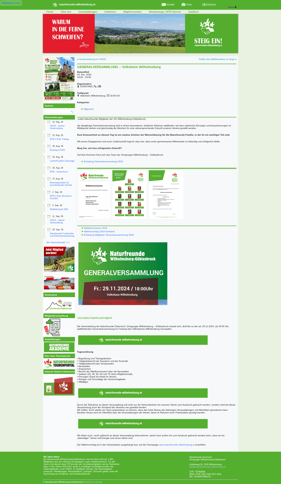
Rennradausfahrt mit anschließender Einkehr (61, 183)
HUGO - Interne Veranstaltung (57, 127)
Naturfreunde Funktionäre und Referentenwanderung (62, 234)
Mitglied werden (132, 11)
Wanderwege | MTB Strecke (165, 11)
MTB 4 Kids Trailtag (59, 139)
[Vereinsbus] (59, 311)
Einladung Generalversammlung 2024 (103, 161)
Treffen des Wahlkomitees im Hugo (216, 59)
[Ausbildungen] (59, 351)
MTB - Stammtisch (59, 172)
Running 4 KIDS (57, 150)
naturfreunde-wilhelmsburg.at (77, 4)
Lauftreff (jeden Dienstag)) (62, 161)
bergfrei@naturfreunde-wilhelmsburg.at (207, 467)
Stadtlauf (193, 11)
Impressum (90, 482)
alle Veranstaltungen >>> (58, 242)
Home (50, 11)
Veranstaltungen (87, 11)
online (11, 3)
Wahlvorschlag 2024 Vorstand (99, 231)
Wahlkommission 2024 (95, 228)
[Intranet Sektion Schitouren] (59, 385)
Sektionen (110, 11)
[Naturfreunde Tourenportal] (59, 367)
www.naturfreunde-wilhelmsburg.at (177, 444)
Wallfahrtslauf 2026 (59, 209)
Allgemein (89, 109)
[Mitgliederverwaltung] (59, 327)
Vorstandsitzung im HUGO (92, 59)
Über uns (66, 11)
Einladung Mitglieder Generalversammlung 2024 (109, 235)
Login (99, 482)
